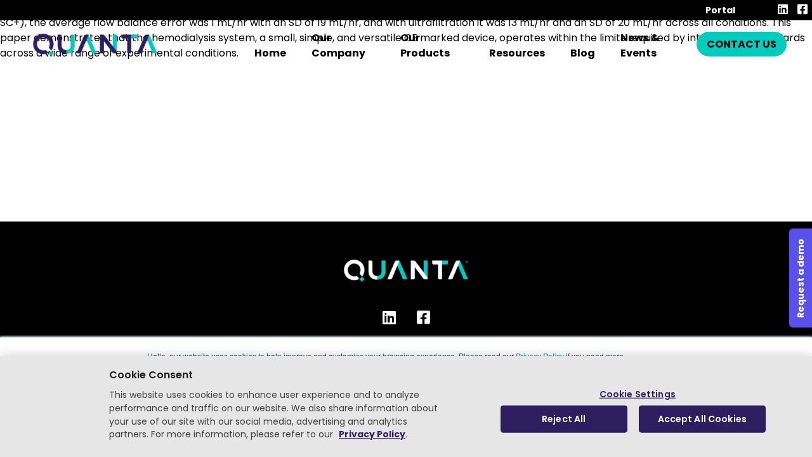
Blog (582, 53)
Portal (720, 10)
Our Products (425, 45)
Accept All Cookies (702, 419)
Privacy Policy (372, 434)
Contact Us (741, 44)
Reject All (564, 419)
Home (270, 53)
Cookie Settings (637, 393)
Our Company (338, 45)
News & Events (639, 45)
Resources (517, 53)
